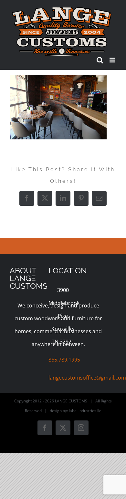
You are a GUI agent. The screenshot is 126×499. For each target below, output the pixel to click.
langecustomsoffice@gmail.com (87, 377)
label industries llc (85, 410)
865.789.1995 (64, 359)
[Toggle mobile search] (100, 60)
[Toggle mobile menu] (113, 60)
